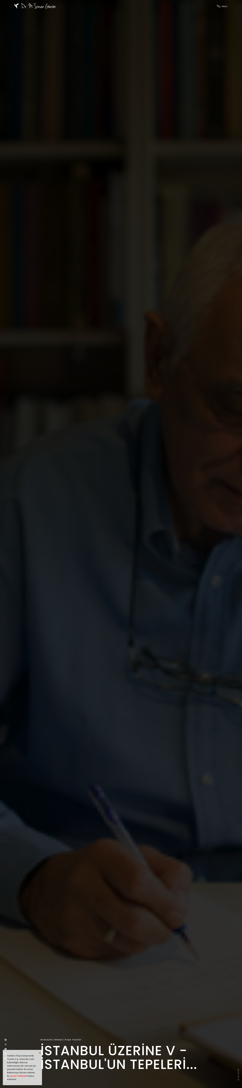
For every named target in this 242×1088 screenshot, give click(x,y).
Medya (59, 1039)
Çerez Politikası (18, 1075)
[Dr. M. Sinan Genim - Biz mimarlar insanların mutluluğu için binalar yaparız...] (35, 6)
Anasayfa (46, 1039)
